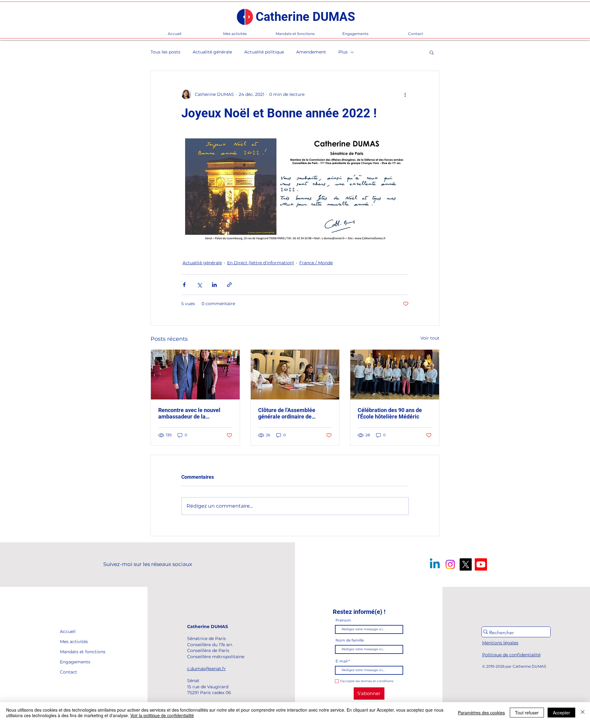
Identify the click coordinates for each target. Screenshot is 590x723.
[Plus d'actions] (405, 94)
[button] (432, 52)
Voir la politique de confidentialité (162, 715)
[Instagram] (450, 564)
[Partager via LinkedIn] (214, 285)
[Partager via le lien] (229, 285)
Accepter (561, 712)
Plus (343, 52)
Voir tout (429, 338)
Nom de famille (350, 640)
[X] (465, 564)
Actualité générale (212, 52)
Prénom (343, 620)
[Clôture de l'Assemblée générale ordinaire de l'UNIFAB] (295, 374)
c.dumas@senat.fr (206, 668)
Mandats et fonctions (74, 651)
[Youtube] (481, 564)
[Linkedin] (435, 564)
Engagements (74, 662)
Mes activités (74, 641)
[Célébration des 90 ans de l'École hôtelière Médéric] (394, 374)
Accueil (68, 631)
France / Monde (316, 262)
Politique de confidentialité (511, 655)
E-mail (342, 661)
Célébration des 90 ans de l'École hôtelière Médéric (390, 413)
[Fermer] (582, 712)
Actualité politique (264, 52)
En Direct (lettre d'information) (260, 262)
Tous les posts (165, 52)
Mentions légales (500, 643)
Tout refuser (527, 712)
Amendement (311, 52)
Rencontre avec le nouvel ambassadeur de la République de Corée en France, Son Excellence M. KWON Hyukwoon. (190, 413)
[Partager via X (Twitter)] (199, 285)
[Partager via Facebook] (184, 285)
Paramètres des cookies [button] (481, 712)
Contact (68, 672)
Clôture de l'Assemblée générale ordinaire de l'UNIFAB (286, 413)
